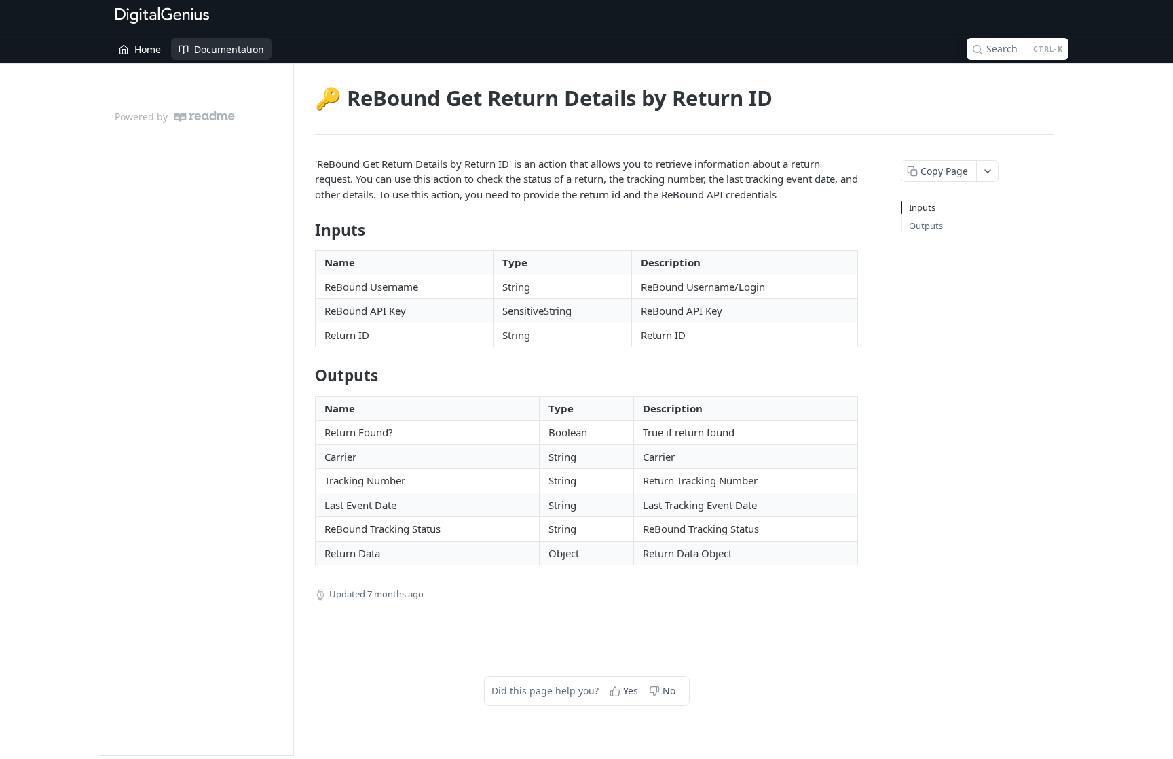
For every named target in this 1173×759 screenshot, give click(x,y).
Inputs (922, 207)
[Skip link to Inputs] (306, 230)
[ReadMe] (204, 116)
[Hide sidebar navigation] (290, 409)
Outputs (926, 225)
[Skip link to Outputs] (306, 376)
